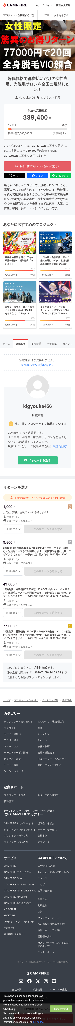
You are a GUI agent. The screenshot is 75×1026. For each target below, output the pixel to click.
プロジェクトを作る (15, 795)
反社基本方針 (45, 936)
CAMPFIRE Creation (15, 878)
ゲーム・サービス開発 (16, 752)
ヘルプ (41, 884)
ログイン (47, 5)
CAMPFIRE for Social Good (19, 884)
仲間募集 (52, 343)
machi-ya (9, 927)
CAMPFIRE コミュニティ (17, 872)
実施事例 (42, 835)
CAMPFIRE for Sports (15, 896)
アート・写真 (11, 764)
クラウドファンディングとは (19, 829)
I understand (61, 1009)
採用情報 (37, 989)
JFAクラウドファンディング (19, 921)
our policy (38, 1021)
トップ (6, 700)
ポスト (16, 175)
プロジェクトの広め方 (16, 841)
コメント (67, 343)
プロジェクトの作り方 (16, 835)
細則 (40, 911)
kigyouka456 (27, 97)
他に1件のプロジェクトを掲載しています (41, 424)
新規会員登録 (63, 5)
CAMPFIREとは (46, 865)
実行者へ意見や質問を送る (37, 365)
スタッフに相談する (48, 795)
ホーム (6, 343)
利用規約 (42, 905)
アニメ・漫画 (11, 740)
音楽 (40, 727)
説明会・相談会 (46, 823)
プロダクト (10, 727)
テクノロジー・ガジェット (18, 721)
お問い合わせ (45, 890)
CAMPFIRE (10, 865)
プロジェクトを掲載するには (18, 15)
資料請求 (9, 801)
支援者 (36, 343)
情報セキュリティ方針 (50, 930)
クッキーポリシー (47, 952)
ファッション (11, 746)
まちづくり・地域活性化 (51, 721)
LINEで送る (62, 175)
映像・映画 (44, 746)
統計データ (44, 841)
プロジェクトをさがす (56, 15)
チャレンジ (44, 733)
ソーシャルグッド (13, 771)
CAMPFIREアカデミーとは (18, 823)
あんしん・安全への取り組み (53, 872)
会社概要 (17, 989)
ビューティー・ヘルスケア (52, 758)
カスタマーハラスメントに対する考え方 (53, 944)
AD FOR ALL (11, 909)
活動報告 (21, 344)
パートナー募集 (58, 989)
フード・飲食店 (12, 733)
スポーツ (42, 740)
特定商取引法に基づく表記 (52, 923)
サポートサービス (47, 829)
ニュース (42, 878)
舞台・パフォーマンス (50, 764)
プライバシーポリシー (50, 917)
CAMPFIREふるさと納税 (17, 903)
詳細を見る (11, 528)
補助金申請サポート (15, 933)
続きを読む (60, 446)
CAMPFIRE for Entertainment (20, 890)
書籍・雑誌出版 (46, 752)
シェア (39, 175)
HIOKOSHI (9, 915)
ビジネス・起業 (50, 97)
